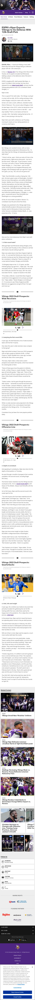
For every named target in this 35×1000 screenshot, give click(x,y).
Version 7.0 (11, 72)
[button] (17, 52)
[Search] (29, 12)
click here (10, 615)
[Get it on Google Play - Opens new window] (23, 941)
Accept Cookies (17, 997)
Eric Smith (10, 37)
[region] (17, 982)
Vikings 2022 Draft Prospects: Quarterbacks (15, 563)
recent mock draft (22, 484)
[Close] (32, 967)
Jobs (17, 963)
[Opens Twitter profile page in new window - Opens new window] (11, 41)
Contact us (17, 960)
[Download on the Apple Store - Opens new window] (11, 940)
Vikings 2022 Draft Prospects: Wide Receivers (15, 297)
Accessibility (17, 958)
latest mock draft (17, 85)
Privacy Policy (17, 955)
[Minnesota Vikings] (17, 947)
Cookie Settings (17, 987)
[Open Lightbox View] (17, 321)
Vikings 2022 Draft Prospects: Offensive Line (15, 425)
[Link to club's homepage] (3, 11)
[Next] (23, 327)
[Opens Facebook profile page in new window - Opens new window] (9, 41)
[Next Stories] (31, 843)
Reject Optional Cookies (17, 992)
